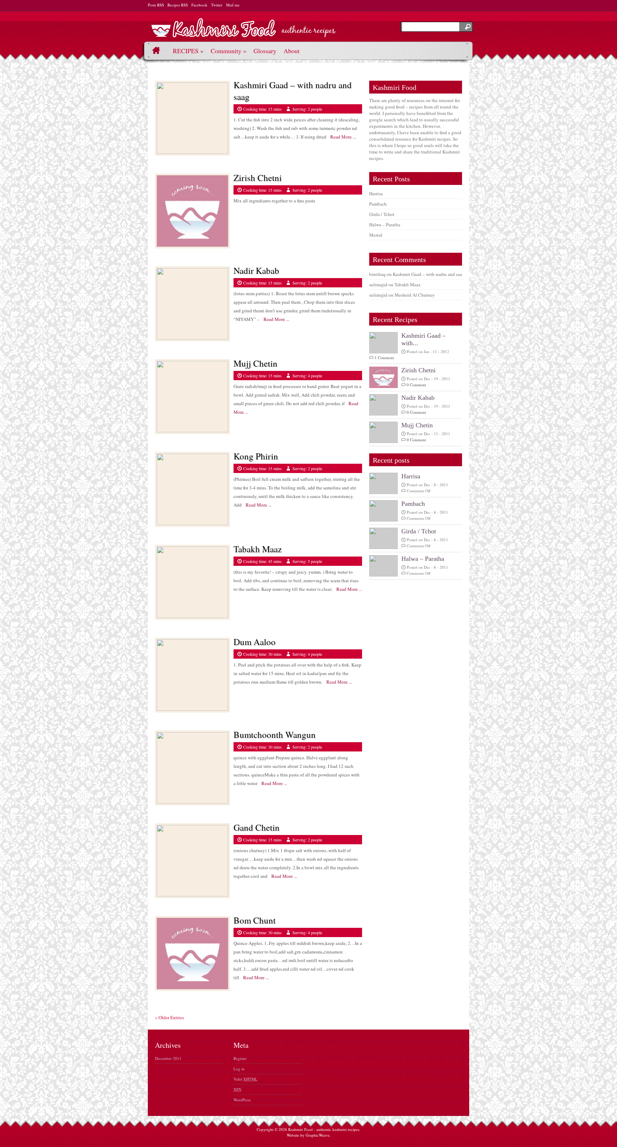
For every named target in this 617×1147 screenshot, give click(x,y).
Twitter (216, 4)
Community (228, 50)
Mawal (375, 235)
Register (240, 1058)
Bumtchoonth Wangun (275, 734)
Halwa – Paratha (384, 224)
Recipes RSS (177, 4)
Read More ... (341, 137)
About (292, 50)
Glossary (265, 50)
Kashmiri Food (300, 1129)
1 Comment (384, 357)
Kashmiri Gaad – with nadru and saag (429, 274)
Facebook (199, 4)
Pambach (378, 204)
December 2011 (168, 1058)
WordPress (242, 1099)
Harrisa (376, 193)
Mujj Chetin (255, 363)
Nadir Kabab (256, 270)
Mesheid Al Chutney (415, 295)
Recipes (188, 50)
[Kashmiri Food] (243, 32)
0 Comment (416, 384)
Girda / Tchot (382, 214)
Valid (245, 1079)
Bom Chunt (255, 920)
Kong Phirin (256, 456)
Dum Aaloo (255, 642)
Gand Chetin (257, 827)
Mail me (233, 4)
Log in (239, 1068)
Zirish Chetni (258, 177)
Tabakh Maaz (258, 549)
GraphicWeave (318, 1135)
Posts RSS (156, 4)
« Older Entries (169, 1017)
